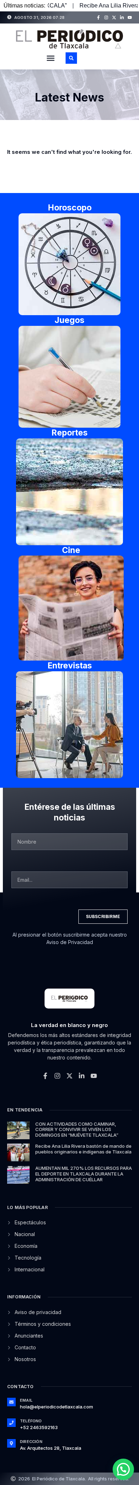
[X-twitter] (114, 17)
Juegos (69, 320)
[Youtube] (130, 17)
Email (26, 1400)
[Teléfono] (11, 1422)
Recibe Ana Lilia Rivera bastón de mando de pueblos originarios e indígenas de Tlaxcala (83, 1149)
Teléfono (31, 1420)
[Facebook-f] (98, 17)
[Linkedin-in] (122, 17)
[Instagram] (106, 17)
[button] (50, 58)
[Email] (11, 1402)
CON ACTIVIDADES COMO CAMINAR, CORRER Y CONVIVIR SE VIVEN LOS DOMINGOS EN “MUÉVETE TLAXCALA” (76, 1129)
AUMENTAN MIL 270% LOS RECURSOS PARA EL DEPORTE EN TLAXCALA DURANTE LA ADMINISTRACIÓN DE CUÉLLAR (83, 1173)
